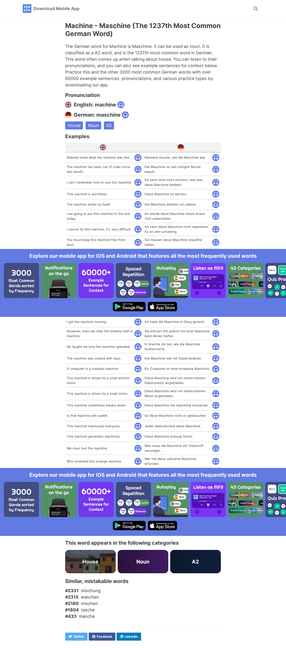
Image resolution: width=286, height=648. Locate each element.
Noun (93, 125)
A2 (109, 125)
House (74, 125)
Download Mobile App (56, 8)
